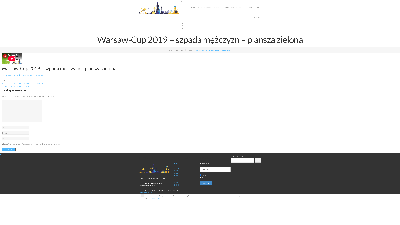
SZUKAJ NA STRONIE (238, 157)
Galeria (249, 8)
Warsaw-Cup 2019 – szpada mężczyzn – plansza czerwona (22, 83)
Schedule (207, 8)
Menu (182, 1)
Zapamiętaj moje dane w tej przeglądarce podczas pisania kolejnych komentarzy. (31, 144)
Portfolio (179, 50)
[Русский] (397, 3)
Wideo (190, 50)
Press (241, 8)
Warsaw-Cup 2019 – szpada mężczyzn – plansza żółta (20, 86)
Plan (200, 8)
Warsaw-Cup (27, 76)
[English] (393, 3)
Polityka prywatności (145, 192)
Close (182, 31)
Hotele (234, 8)
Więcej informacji (157, 198)
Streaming (225, 8)
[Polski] (390, 3)
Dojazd (257, 8)
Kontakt (256, 18)
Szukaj (258, 160)
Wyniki (216, 8)
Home (193, 8)
